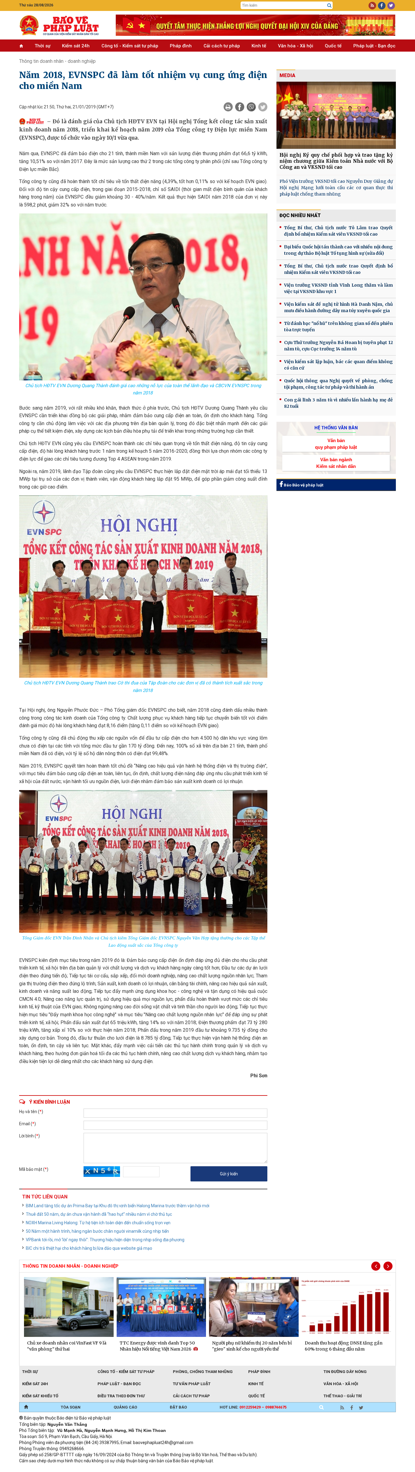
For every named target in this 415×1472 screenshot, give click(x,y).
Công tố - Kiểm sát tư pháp (129, 46)
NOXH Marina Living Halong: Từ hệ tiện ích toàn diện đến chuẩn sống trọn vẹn (98, 1222)
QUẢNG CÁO (125, 1407)
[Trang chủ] (26, 1407)
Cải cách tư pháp (222, 46)
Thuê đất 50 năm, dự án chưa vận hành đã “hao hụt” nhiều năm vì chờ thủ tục (99, 1214)
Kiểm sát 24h (76, 46)
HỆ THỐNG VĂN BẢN (336, 428)
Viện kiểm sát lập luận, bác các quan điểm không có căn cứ (338, 365)
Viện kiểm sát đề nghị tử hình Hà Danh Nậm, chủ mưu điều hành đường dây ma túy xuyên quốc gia (338, 307)
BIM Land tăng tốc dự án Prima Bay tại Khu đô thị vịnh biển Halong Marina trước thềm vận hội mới (117, 1205)
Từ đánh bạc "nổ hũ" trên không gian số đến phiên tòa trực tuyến (338, 326)
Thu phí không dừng (127, 1469)
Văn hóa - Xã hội (295, 46)
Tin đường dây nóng (345, 1371)
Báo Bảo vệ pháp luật (303, 485)
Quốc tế (333, 46)
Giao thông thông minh (80, 1469)
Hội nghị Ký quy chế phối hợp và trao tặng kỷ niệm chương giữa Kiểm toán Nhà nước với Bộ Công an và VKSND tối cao (336, 161)
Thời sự (42, 46)
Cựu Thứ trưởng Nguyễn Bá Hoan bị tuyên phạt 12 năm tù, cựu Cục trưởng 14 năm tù (338, 346)
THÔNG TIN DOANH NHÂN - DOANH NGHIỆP (70, 1266)
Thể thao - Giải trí (343, 1396)
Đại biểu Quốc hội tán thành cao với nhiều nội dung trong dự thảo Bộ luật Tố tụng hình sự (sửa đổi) (338, 250)
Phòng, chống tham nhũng (203, 1371)
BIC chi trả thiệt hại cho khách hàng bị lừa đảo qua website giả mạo (89, 1248)
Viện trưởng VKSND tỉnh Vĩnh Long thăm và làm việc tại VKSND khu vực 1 (338, 288)
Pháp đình (181, 46)
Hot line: (253, 1407)
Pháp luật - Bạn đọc (374, 46)
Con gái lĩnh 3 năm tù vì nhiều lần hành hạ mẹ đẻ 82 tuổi (338, 403)
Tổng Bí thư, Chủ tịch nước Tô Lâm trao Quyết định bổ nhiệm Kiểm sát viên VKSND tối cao (338, 231)
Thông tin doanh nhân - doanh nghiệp (57, 61)
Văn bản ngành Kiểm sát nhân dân (336, 463)
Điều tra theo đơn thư (121, 1396)
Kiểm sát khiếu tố (40, 1396)
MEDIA (287, 75)
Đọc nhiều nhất (300, 215)
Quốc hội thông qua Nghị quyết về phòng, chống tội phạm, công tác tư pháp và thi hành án (338, 384)
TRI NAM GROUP (37, 1469)
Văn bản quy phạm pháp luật (336, 443)
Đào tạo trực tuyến (169, 1469)
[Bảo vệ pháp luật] (63, 25)
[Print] (228, 106)
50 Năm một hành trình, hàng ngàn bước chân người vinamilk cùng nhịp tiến (97, 1231)
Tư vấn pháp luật (192, 1384)
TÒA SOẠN (71, 1407)
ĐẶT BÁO (178, 1407)
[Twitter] (262, 106)
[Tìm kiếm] (329, 5)
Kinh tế (259, 46)
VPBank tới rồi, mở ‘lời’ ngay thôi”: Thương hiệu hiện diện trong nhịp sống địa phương (105, 1239)
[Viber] (251, 106)
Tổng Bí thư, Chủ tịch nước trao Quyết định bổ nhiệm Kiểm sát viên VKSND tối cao (338, 269)
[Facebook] (239, 106)
